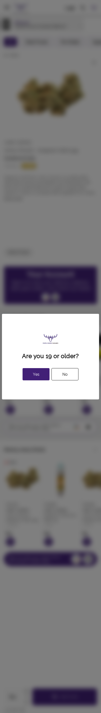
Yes (36, 374)
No (65, 374)
